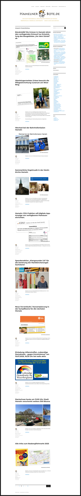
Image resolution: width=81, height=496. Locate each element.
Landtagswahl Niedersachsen (58, 89)
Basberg (16, 476)
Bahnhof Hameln (17, 161)
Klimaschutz (21, 435)
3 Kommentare (17, 120)
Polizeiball (55, 100)
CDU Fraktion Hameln (18, 251)
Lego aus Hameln (56, 90)
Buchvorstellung (56, 80)
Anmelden (55, 117)
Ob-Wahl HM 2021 (56, 96)
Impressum (37, 6)
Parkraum (16, 252)
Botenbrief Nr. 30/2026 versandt (58, 34)
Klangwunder (20, 297)
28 (28, 486)
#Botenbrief (42, 6)
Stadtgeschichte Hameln (57, 105)
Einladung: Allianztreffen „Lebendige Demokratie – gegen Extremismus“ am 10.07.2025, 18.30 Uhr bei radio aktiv (32, 354)
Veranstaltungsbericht (57, 107)
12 (19, 486)
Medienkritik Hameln (57, 93)
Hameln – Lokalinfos (57, 85)
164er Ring (16, 117)
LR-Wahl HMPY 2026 (57, 92)
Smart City (19, 252)
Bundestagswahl (56, 81)
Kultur (55, 88)
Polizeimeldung (56, 101)
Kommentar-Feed (56, 119)
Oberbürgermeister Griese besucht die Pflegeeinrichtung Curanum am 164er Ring (32, 83)
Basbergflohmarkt (17, 477)
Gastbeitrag (55, 83)
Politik (55, 99)
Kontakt (32, 6)
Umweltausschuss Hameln (57, 106)
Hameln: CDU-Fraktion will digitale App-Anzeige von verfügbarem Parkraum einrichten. (32, 215)
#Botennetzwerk (55, 6)
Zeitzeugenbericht (56, 111)
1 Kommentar (17, 479)
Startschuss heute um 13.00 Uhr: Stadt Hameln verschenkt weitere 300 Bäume (32, 400)
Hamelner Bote (17, 492)
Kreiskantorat (17, 298)
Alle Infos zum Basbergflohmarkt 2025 (32, 444)
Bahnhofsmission (17, 162)
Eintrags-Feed (56, 118)
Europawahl (55, 82)
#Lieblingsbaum (56, 76)
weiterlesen (27, 69)
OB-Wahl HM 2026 (56, 97)
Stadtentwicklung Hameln (57, 104)
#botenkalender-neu (62, 6)
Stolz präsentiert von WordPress (24, 492)
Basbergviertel (17, 478)
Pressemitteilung (17, 70)
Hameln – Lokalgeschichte (57, 84)
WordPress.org (56, 120)
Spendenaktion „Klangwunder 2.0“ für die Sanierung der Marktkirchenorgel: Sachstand (32, 263)
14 (24, 486)
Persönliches (55, 98)
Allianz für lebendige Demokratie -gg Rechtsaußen (18, 389)
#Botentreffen (48, 6)
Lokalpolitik (55, 91)
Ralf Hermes (17, 114)
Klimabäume (17, 435)
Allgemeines (55, 78)
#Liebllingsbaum (56, 77)
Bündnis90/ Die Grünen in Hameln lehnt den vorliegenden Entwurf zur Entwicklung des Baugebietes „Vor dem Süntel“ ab (32, 35)
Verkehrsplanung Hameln (18, 250)
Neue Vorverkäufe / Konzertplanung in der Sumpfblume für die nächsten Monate (32, 309)
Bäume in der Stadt (18, 433)
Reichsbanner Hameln (57, 103)
